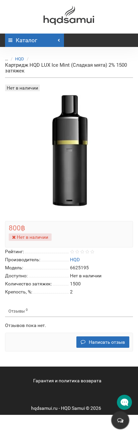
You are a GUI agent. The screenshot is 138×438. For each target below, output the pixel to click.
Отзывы (18, 311)
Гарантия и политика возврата (67, 380)
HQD (19, 58)
